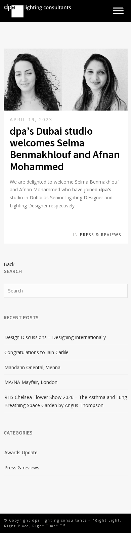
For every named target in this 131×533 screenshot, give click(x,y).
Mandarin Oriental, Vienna (32, 367)
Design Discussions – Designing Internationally (55, 337)
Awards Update (21, 452)
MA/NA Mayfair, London (30, 382)
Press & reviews (100, 235)
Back (9, 264)
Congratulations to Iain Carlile (36, 352)
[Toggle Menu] (118, 11)
